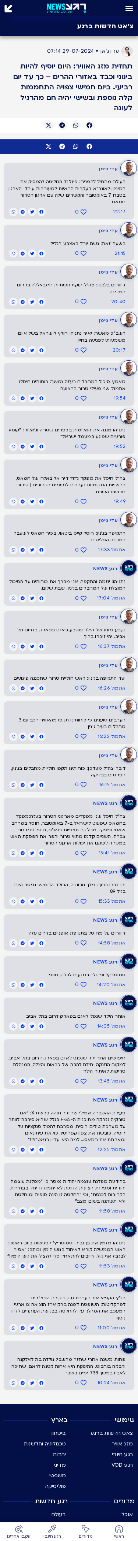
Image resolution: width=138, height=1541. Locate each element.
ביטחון (59, 1433)
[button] (129, 8)
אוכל (127, 1514)
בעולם (59, 1514)
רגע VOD (122, 1465)
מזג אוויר (122, 1443)
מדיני (60, 1465)
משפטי (57, 1475)
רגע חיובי (122, 1454)
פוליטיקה (55, 1486)
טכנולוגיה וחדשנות (45, 1443)
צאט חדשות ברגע (112, 1433)
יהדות (59, 1454)
